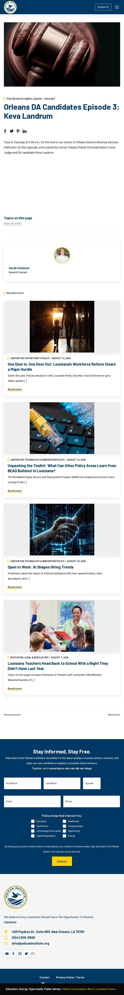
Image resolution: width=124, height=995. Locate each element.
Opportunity (74, 831)
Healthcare (73, 821)
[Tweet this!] (11, 131)
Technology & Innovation (48, 831)
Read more (15, 389)
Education (16, 657)
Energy (71, 836)
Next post (114, 714)
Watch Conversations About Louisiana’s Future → (90, 989)
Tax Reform (42, 826)
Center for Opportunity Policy (29, 358)
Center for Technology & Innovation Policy (37, 459)
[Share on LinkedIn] (24, 131)
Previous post (12, 714)
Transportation (75, 826)
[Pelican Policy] (10, 7)
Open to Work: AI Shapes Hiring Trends (41, 567)
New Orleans (13, 223)
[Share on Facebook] (5, 131)
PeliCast (49, 99)
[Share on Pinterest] (18, 131)
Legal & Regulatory (36, 657)
